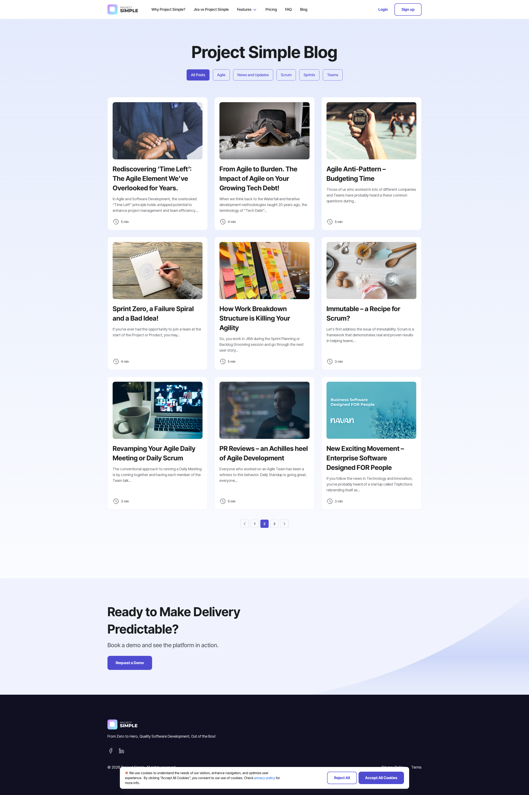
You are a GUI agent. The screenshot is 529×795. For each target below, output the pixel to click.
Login (383, 9)
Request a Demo (130, 663)
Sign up (408, 9)
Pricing (271, 9)
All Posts (198, 75)
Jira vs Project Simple (211, 9)
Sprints (309, 75)
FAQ (288, 9)
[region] (264, 778)
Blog (303, 9)
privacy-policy (264, 778)
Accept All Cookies (381, 778)
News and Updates (253, 75)
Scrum (286, 75)
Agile (221, 75)
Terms (416, 767)
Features (244, 9)
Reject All (342, 778)
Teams (332, 75)
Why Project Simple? (168, 9)
